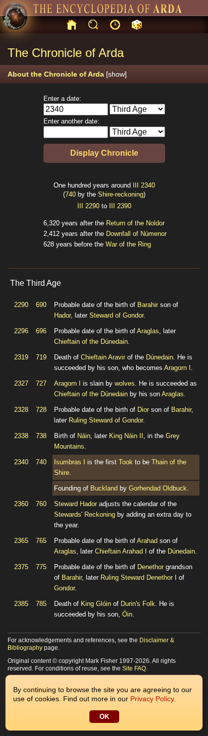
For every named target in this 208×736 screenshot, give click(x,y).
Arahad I (134, 551)
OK (104, 716)
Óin (127, 614)
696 (41, 331)
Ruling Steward (122, 577)
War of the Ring (128, 244)
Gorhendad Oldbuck (158, 488)
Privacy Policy (152, 699)
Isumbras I (69, 462)
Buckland (104, 488)
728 (41, 409)
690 (41, 305)
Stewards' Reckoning (84, 514)
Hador (62, 315)
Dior (143, 409)
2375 (21, 567)
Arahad (147, 540)
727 (41, 383)
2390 (124, 206)
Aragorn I (177, 368)
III (136, 185)
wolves (125, 383)
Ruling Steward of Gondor (106, 420)
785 (41, 603)
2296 (21, 331)
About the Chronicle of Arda (67, 74)
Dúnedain (159, 357)
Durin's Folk (138, 603)
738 (41, 436)
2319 (21, 357)
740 (70, 194)
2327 (21, 383)
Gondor (64, 588)
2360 (21, 504)
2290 (92, 206)
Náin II (133, 436)
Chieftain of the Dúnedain (91, 341)
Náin (83, 436)
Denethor (150, 567)
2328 (21, 409)
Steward (66, 504)
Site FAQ (134, 668)
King (115, 436)
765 (41, 540)
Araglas (148, 331)
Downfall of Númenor (136, 233)
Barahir (147, 305)
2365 (21, 540)
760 (41, 504)
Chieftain (94, 357)
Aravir (116, 357)
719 (41, 357)
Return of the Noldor (135, 223)
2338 (21, 436)
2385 (21, 603)
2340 (148, 185)
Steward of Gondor (116, 315)
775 (41, 567)
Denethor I (161, 577)
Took (126, 462)
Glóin (103, 603)
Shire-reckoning (120, 194)
